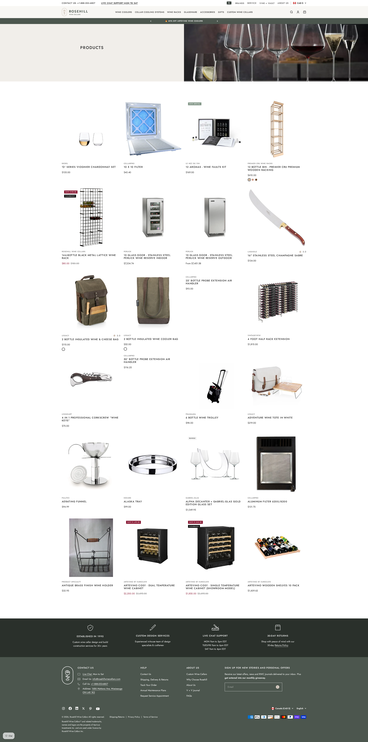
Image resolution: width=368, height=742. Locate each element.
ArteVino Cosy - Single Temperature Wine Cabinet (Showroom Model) (212, 587)
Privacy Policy (134, 716)
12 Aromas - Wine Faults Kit (206, 167)
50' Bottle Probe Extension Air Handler (147, 360)
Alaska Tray (133, 501)
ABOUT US (283, 3)
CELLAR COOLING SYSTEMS (149, 12)
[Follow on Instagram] (63, 708)
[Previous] (150, 21)
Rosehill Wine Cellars (73, 251)
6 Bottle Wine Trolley (202, 417)
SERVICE (251, 3)
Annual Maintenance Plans (153, 690)
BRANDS (239, 3)
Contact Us (145, 674)
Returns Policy (281, 645)
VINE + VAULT (267, 3)
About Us (190, 685)
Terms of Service (150, 716)
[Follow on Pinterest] (90, 709)
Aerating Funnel (74, 501)
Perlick (127, 251)
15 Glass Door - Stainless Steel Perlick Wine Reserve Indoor (147, 256)
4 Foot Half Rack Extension (269, 339)
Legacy (65, 335)
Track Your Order (148, 685)
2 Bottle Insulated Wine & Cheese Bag (90, 339)
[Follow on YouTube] (98, 709)
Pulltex (65, 498)
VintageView (254, 335)
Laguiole (252, 251)
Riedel (65, 163)
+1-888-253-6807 (86, 3)
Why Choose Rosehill (196, 679)
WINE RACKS (174, 12)
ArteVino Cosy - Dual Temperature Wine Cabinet (149, 587)
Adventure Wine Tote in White (270, 417)
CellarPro (129, 163)
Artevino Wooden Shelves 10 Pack (273, 585)
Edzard (127, 498)
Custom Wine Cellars (196, 674)
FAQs (189, 695)
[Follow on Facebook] (70, 709)
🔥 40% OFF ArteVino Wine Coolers (184, 21)
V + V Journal (193, 690)
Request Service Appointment (154, 695)
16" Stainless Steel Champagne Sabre (275, 255)
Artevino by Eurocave (135, 582)
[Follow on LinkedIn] (76, 709)
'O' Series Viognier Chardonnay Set (89, 167)
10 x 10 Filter (133, 167)
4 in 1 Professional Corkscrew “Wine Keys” (90, 419)
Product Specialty (71, 582)
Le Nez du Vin (193, 163)
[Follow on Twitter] (83, 708)
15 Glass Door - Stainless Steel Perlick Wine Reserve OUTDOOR (209, 256)
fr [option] (229, 2)
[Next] (217, 21)
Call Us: (95, 684)
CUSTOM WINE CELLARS (240, 12)
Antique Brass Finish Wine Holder (87, 585)
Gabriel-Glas (192, 498)
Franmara (191, 414)
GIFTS (221, 12)
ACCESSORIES (207, 12)
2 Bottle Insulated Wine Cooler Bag (151, 339)
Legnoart (67, 414)
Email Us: (101, 679)
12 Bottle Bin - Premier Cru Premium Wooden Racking (274, 168)
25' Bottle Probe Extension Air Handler (209, 282)
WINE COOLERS (123, 12)
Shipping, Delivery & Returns (154, 679)
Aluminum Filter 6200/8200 (267, 501)
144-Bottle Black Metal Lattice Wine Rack (89, 256)
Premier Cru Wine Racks (260, 163)
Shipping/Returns (117, 716)
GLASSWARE (190, 12)
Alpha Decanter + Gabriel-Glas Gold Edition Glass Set (213, 503)
